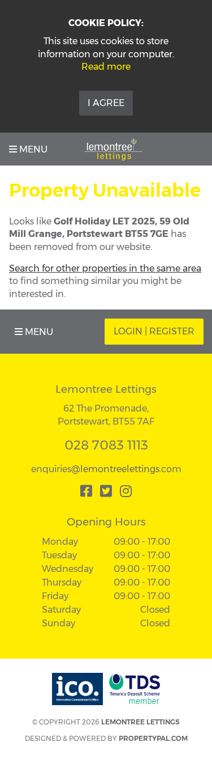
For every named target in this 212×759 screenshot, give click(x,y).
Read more (106, 66)
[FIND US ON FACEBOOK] (86, 491)
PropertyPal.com (153, 738)
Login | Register (154, 331)
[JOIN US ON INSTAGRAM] (126, 491)
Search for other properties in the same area (105, 268)
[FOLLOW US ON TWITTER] (106, 491)
